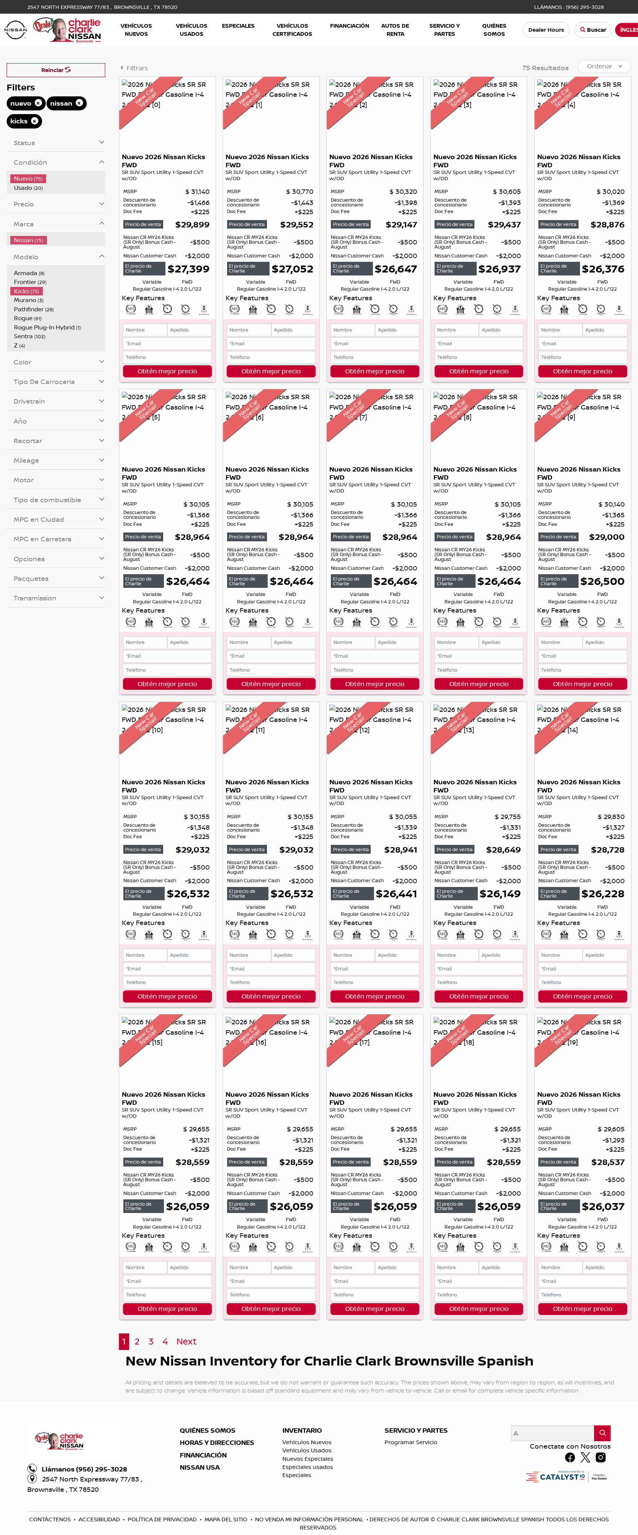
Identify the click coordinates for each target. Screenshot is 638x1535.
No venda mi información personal (310, 1519)
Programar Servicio (411, 1442)
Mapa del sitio (227, 1519)
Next (186, 1341)
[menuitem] (58, 178)
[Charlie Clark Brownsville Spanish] (52, 29)
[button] (136, 30)
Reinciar (53, 70)
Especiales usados (307, 1467)
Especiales (296, 1475)
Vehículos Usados (307, 1450)
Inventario (302, 1430)
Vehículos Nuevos (307, 1442)
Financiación (203, 1455)
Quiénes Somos (208, 1430)
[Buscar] (602, 1433)
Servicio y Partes (416, 1430)
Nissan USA (200, 1467)
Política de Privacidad (163, 1519)
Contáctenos (50, 1519)
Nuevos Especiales (307, 1459)
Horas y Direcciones (217, 1442)
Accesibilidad (100, 1519)
